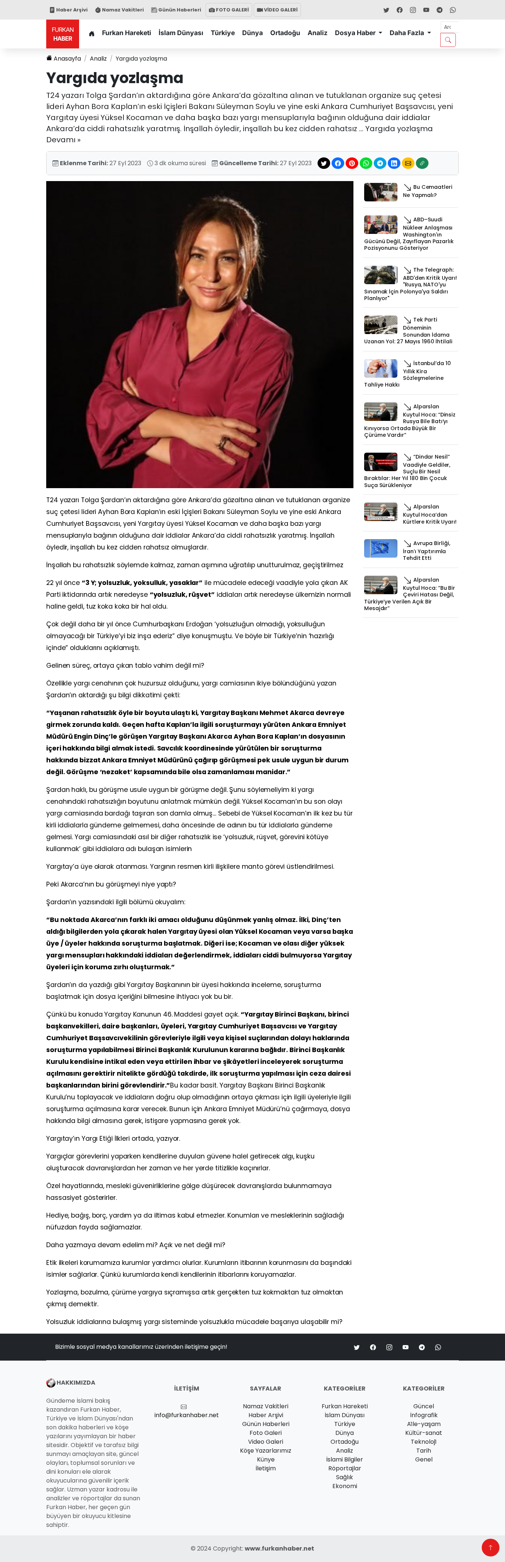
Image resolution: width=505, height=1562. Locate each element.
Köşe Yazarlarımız (265, 1450)
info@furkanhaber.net (187, 1415)
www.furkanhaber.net (279, 1548)
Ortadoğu (285, 33)
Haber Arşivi (71, 10)
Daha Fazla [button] (408, 33)
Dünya (252, 33)
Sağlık (344, 1477)
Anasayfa (67, 58)
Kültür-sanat (423, 1433)
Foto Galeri (266, 1433)
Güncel (423, 1406)
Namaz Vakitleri (122, 10)
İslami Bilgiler (344, 1459)
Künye (266, 1459)
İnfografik (424, 1415)
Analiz (318, 33)
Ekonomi (344, 1486)
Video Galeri (265, 1441)
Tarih (423, 1450)
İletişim (265, 1468)
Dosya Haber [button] (356, 33)
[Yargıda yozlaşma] (199, 334)
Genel (424, 1459)
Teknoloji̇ (424, 1441)
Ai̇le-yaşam (424, 1424)
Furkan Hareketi (126, 33)
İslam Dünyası (181, 33)
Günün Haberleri (179, 10)
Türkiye (223, 33)
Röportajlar (344, 1468)
